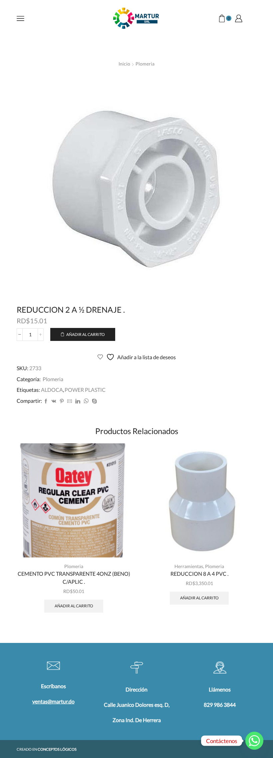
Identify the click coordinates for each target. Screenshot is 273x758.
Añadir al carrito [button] (118, 528)
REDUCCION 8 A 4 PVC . (199, 573)
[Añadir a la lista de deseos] (118, 543)
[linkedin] (78, 401)
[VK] (54, 401)
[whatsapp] (86, 401)
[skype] (93, 401)
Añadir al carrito (85, 334)
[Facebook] (46, 401)
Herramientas (188, 566)
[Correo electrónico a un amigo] (70, 401)
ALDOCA (52, 389)
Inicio (124, 64)
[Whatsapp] (254, 741)
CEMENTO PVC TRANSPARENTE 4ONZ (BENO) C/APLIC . (74, 577)
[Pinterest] (62, 401)
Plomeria (145, 64)
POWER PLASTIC (85, 389)
